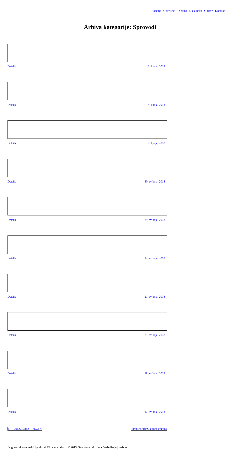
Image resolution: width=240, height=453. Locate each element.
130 (32, 428)
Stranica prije (139, 428)
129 (28, 428)
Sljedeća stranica (157, 428)
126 (14, 428)
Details (12, 66)
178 (40, 428)
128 (23, 428)
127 (19, 428)
